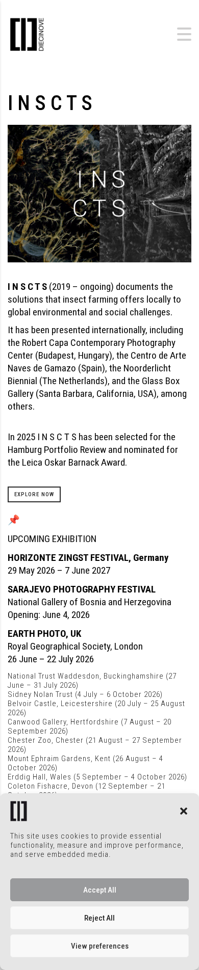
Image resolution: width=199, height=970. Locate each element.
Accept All (99, 890)
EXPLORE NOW (34, 494)
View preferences (100, 946)
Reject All (99, 918)
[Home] (64, 33)
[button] (184, 811)
